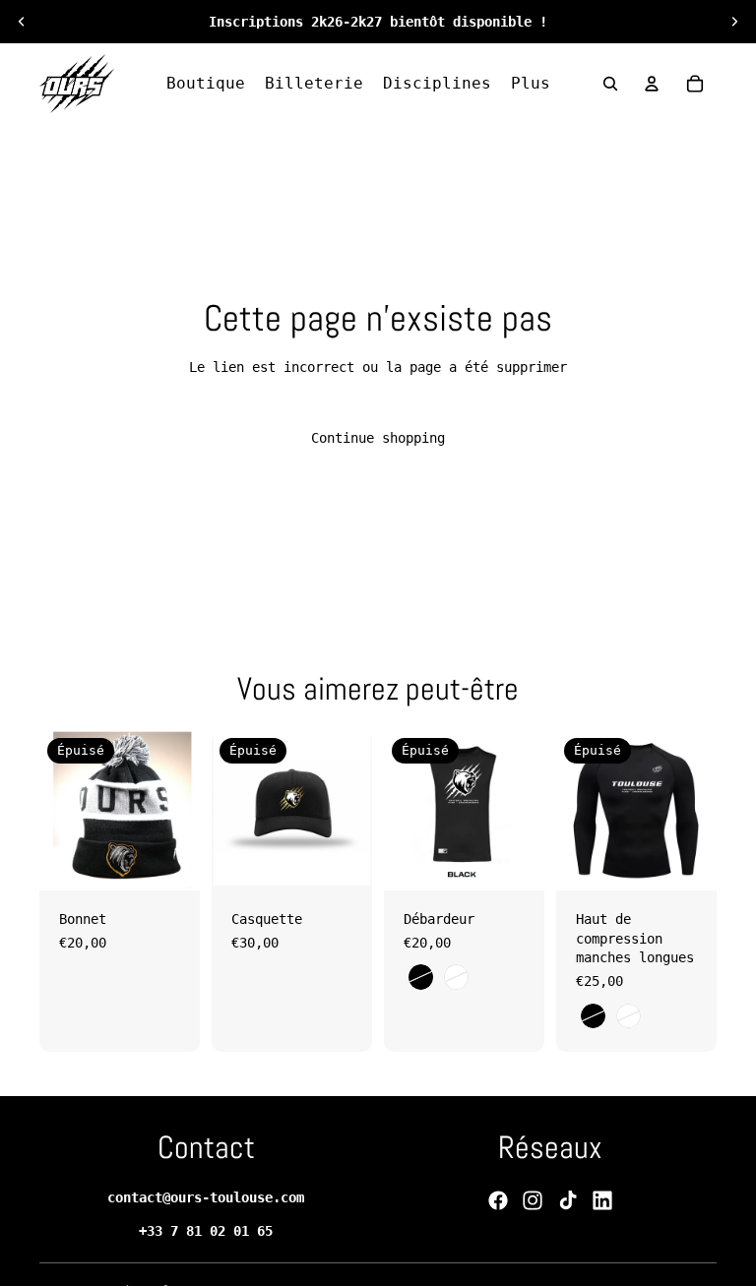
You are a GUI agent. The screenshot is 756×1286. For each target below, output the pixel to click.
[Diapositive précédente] (21, 21)
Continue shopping (378, 438)
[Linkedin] (602, 1200)
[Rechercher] (610, 83)
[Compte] (651, 83)
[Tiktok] (568, 1200)
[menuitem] (530, 83)
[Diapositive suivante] (734, 21)
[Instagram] (532, 1200)
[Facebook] (498, 1200)
